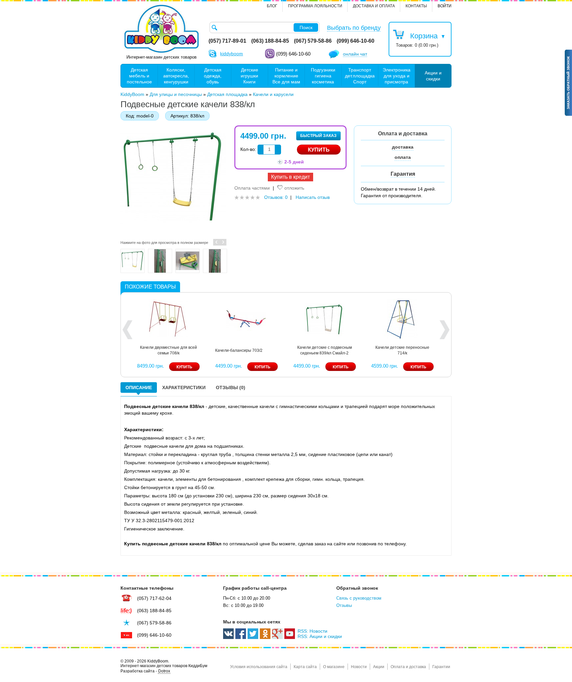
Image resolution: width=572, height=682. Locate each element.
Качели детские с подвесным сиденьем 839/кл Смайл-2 (324, 350)
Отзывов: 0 (276, 197)
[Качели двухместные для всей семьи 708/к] (168, 318)
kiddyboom (231, 53)
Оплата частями (252, 188)
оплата (403, 157)
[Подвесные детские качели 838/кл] (132, 261)
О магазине (334, 666)
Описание (138, 387)
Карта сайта (305, 666)
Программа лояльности (315, 6)
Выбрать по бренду (354, 27)
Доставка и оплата (374, 6)
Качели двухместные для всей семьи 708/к (168, 350)
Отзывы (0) (230, 387)
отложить (294, 188)
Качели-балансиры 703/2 (238, 350)
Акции (378, 666)
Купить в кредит (290, 177)
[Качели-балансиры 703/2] (246, 318)
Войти (445, 6)
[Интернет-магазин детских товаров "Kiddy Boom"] (161, 29)
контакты (416, 6)
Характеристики (184, 387)
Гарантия (403, 174)
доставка (402, 147)
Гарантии (441, 666)
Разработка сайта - (145, 671)
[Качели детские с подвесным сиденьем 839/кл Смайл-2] (324, 318)
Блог (272, 6)
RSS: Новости (312, 631)
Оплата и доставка (408, 666)
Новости (359, 666)
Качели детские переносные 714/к (402, 350)
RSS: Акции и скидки (320, 636)
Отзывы (344, 605)
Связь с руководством (358, 598)
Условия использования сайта (258, 666)
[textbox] (264, 27)
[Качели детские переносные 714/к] (402, 318)
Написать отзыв (313, 197)
